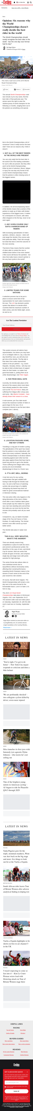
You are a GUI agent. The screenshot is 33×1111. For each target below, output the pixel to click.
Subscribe (22, 2)
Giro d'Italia (23, 1030)
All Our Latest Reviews (8, 1051)
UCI (13, 303)
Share (6, 89)
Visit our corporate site (24, 1104)
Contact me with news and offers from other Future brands (16, 1087)
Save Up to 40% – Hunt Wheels (20, 8)
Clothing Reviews (24, 1055)
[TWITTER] (13, 616)
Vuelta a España (10, 1033)
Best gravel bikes (24, 1041)
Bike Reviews (24, 1051)
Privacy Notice (23, 335)
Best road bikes (9, 1041)
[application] (16, 191)
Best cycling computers (24, 1044)
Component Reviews (9, 1055)
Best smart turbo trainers (9, 1044)
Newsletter (27, 89)
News (4, 16)
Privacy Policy (22, 1097)
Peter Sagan (24, 375)
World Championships (18, 94)
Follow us (18, 89)
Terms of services (21, 334)
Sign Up (16, 1091)
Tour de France (16, 390)
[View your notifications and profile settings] (14, 2)
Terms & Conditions (15, 1099)
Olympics (23, 1033)
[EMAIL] (16, 616)
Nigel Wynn (12, 47)
